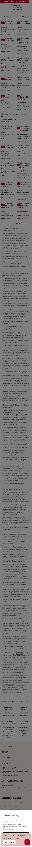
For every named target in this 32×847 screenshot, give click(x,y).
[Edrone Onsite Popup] (16, 423)
